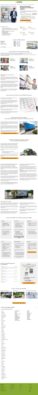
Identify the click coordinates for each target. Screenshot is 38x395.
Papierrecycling (2, 4)
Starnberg (28, 318)
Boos (2, 319)
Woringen (3, 378)
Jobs (21, 4)
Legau (2, 346)
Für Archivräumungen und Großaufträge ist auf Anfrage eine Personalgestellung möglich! (19, 237)
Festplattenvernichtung (5, 32)
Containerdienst (14, 4)
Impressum (30, 387)
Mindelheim (3, 351)
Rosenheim (16, 319)
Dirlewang (3, 324)
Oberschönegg (3, 355)
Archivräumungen (17, 231)
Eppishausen (3, 327)
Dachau (28, 311)
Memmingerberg (4, 350)
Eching (16, 312)
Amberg (3, 311)
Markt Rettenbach (4, 347)
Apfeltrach (3, 312)
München (23, 256)
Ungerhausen (3, 370)
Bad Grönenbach (4, 315)
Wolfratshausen (29, 319)
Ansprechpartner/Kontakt (31, 4)
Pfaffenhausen (3, 358)
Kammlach (3, 335)
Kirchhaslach (3, 338)
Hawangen (3, 332)
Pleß (2, 359)
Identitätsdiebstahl (22, 170)
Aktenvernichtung (7, 4)
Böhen (2, 323)
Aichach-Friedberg (17, 310)
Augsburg (16, 311)
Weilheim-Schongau (17, 320)
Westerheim (3, 373)
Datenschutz (30, 388)
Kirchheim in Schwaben (5, 339)
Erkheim (3, 328)
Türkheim (3, 369)
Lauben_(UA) (3, 343)
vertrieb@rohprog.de (12, 60)
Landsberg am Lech (17, 316)
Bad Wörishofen (4, 316)
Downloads (26, 4)
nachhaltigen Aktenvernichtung (10, 182)
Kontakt (21, 388)
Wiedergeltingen (4, 374)
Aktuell (23, 4)
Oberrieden (3, 354)
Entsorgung (10, 4)
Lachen (3, 342)
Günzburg (16, 314)
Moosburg (28, 316)
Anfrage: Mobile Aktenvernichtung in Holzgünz (9, 133)
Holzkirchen (28, 314)
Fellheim (3, 331)
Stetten (3, 365)
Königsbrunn (28, 315)
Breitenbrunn (3, 320)
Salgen (3, 362)
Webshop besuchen (32, 252)
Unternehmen (18, 4)
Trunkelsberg (3, 366)
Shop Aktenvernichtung (34, 0)
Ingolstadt (16, 315)
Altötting (28, 310)
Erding (28, 312)
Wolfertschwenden (4, 377)
